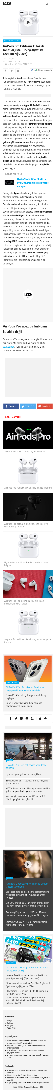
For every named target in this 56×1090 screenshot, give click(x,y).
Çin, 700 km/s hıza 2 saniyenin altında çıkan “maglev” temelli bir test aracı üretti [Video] (27, 879)
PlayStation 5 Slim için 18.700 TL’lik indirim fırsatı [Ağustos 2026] (27, 967)
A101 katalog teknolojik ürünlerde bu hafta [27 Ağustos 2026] (27, 944)
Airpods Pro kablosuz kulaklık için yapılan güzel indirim (27, 616)
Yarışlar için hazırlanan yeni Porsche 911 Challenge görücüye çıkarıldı (25, 773)
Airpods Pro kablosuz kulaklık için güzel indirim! (28, 463)
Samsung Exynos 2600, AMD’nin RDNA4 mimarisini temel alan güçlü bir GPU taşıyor (27, 889)
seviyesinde (8, 322)
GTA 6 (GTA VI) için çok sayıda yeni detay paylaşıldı (26, 672)
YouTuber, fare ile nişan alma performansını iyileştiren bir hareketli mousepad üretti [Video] (27, 870)
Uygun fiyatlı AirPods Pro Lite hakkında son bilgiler (26, 538)
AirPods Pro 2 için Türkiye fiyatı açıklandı (24, 427)
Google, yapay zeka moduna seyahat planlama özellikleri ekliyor (24, 679)
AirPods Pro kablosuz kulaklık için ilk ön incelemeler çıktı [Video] (24, 577)
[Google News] (41, 70)
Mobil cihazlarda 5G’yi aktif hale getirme (22, 1050)
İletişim (10, 1001)
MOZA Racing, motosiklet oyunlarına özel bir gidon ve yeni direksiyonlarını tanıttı (28, 765)
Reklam (10, 998)
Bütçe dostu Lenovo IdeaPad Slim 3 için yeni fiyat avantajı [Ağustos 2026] (28, 960)
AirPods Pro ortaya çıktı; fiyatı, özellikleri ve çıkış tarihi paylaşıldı (26, 500)
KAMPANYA (10, 938)
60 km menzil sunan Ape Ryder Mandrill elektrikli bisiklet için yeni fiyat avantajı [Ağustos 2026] (25, 975)
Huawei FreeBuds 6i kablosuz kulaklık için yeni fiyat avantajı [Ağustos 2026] (26, 952)
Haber (9, 735)
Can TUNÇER (8, 59)
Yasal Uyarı (11, 1003)
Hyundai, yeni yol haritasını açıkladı (23, 749)
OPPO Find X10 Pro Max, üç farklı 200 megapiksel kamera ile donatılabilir (25, 664)
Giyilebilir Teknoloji (11, 41)
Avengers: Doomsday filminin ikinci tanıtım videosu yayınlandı (27, 860)
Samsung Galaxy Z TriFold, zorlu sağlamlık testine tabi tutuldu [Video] (26, 898)
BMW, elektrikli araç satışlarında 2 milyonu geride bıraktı (27, 757)
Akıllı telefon (12, 657)
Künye (9, 996)
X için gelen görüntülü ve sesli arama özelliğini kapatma (28, 1057)
